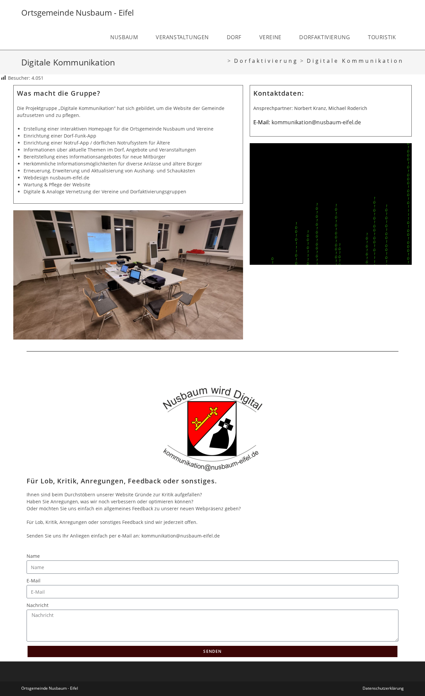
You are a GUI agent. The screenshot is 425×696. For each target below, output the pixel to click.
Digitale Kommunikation (355, 60)
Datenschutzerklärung (383, 688)
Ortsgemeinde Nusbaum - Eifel (77, 12)
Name (33, 556)
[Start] (222, 60)
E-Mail (34, 580)
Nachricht (37, 605)
